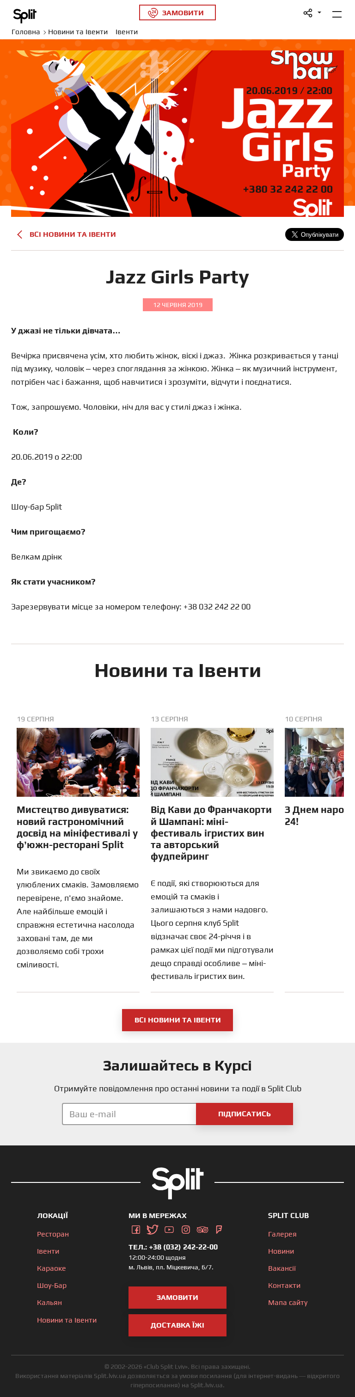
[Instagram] (185, 1228)
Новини (281, 1251)
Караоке (51, 1268)
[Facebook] (136, 1228)
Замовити (177, 1297)
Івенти (48, 1251)
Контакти (284, 1285)
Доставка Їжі (177, 1325)
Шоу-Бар (52, 1285)
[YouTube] (169, 1228)
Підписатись (244, 1113)
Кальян (49, 1302)
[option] (78, 853)
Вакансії (282, 1268)
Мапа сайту (287, 1302)
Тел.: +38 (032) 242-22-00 (173, 1247)
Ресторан (53, 1234)
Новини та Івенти (67, 1320)
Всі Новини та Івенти (73, 234)
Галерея (282, 1234)
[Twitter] (152, 1228)
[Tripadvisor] (202, 1228)
